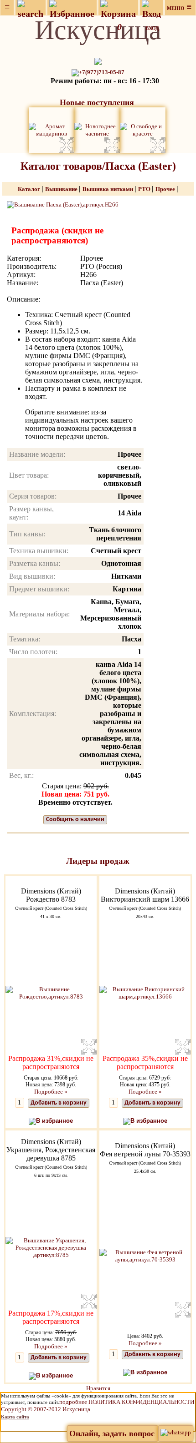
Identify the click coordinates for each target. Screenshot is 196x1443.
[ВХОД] (151, 8)
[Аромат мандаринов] (51, 129)
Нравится (98, 1388)
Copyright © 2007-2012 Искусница (45, 1409)
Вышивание (62, 189)
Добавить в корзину (59, 1103)
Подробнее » (50, 1091)
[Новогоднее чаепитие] (97, 129)
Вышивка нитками (108, 189)
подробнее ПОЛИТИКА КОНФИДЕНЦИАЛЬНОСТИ (126, 1401)
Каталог (29, 189)
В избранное (54, 1120)
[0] (118, 8)
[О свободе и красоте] (142, 129)
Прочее (165, 189)
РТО (145, 189)
